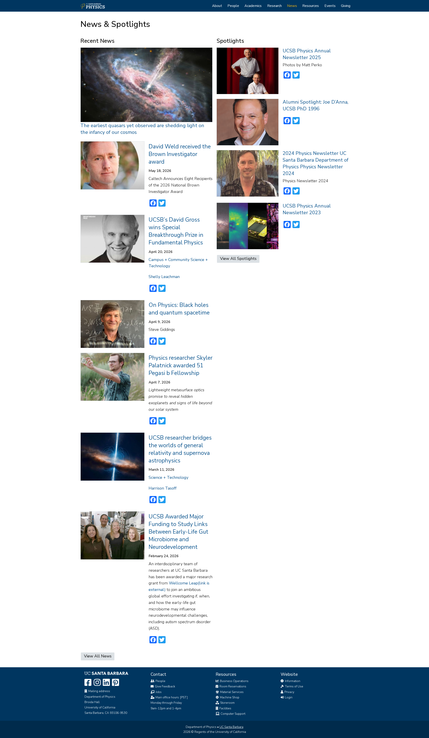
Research (274, 6)
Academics (253, 6)
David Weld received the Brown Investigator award (180, 154)
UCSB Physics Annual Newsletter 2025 (307, 54)
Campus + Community (169, 259)
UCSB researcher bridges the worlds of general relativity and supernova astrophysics (180, 449)
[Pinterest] (115, 682)
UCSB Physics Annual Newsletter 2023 (307, 209)
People (233, 6)
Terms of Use (293, 686)
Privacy (289, 692)
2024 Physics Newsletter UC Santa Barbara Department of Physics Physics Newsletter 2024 (315, 163)
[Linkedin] (106, 682)
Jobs (159, 692)
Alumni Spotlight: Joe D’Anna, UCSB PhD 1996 (315, 105)
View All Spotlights (238, 258)
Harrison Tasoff (163, 488)
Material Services (231, 692)
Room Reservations (232, 686)
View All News (97, 656)
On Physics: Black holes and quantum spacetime (179, 309)
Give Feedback (165, 686)
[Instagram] (97, 682)
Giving (345, 6)
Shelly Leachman (164, 276)
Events (330, 6)
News (292, 6)
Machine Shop (229, 697)
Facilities (225, 708)
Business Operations (233, 681)
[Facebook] (88, 682)
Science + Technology (168, 477)
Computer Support (232, 714)
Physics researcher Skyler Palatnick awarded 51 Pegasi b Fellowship (180, 365)
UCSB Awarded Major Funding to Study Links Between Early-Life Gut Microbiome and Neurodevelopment (178, 532)
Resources (310, 6)
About (217, 6)
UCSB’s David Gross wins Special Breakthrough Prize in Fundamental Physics (176, 231)
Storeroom (227, 703)
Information (292, 681)
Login (288, 697)
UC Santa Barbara (231, 727)
